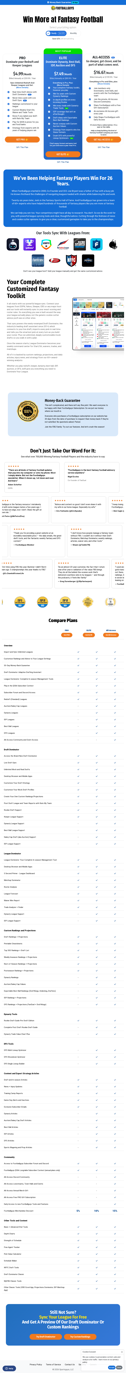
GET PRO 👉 (22, 139)
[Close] (122, 1352)
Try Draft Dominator (45, 1337)
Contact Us (70, 1364)
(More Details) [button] (22, 88)
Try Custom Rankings (80, 1337)
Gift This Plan (22, 147)
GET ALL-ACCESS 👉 (104, 139)
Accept (111, 1367)
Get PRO (67, 635)
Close (119, 1367)
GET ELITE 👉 (63, 154)
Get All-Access (111, 635)
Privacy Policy (36, 1364)
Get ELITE (88, 635)
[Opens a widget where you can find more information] (9, 1369)
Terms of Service (53, 1364)
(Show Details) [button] (103, 84)
